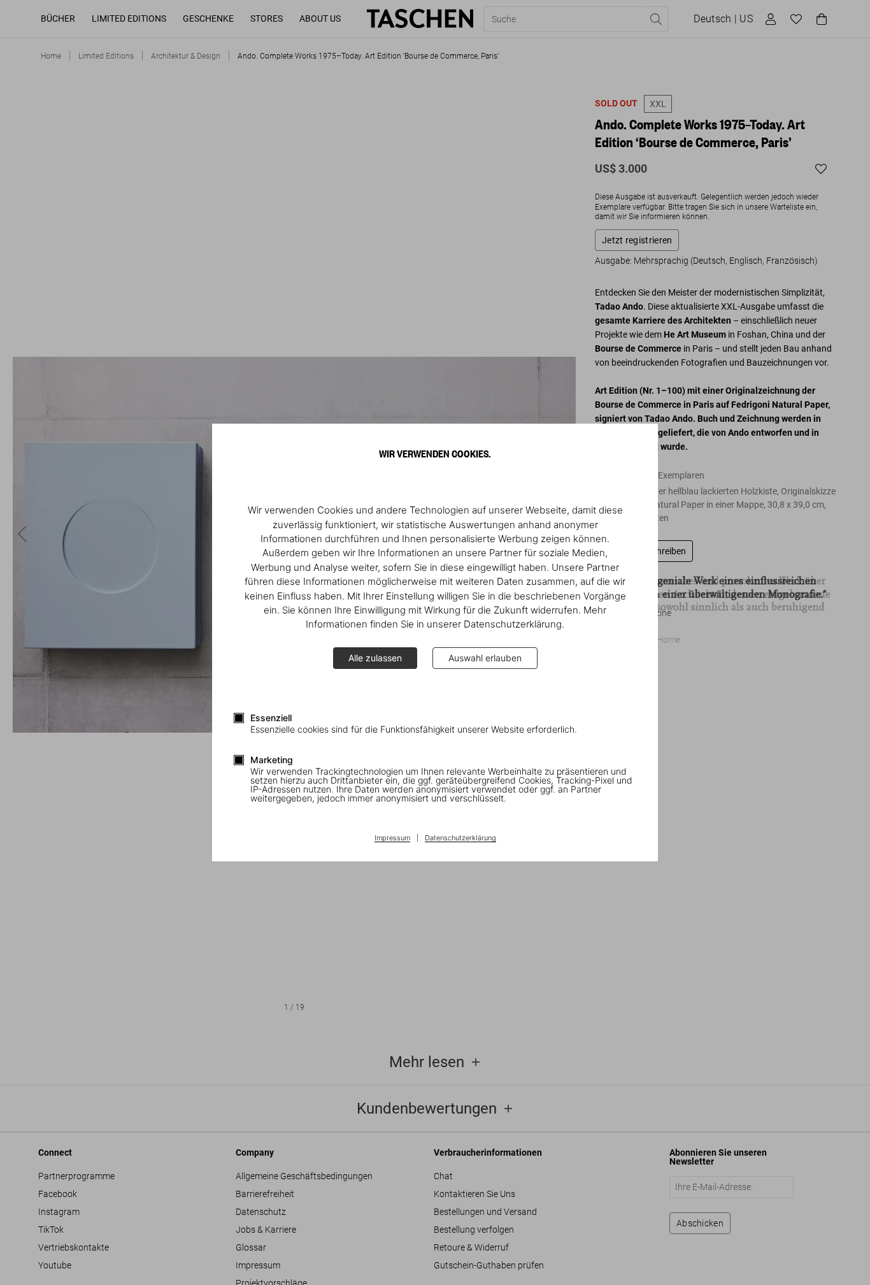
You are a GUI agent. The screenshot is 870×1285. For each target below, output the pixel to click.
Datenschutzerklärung (460, 838)
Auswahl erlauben (485, 657)
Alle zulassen (375, 657)
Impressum (392, 838)
